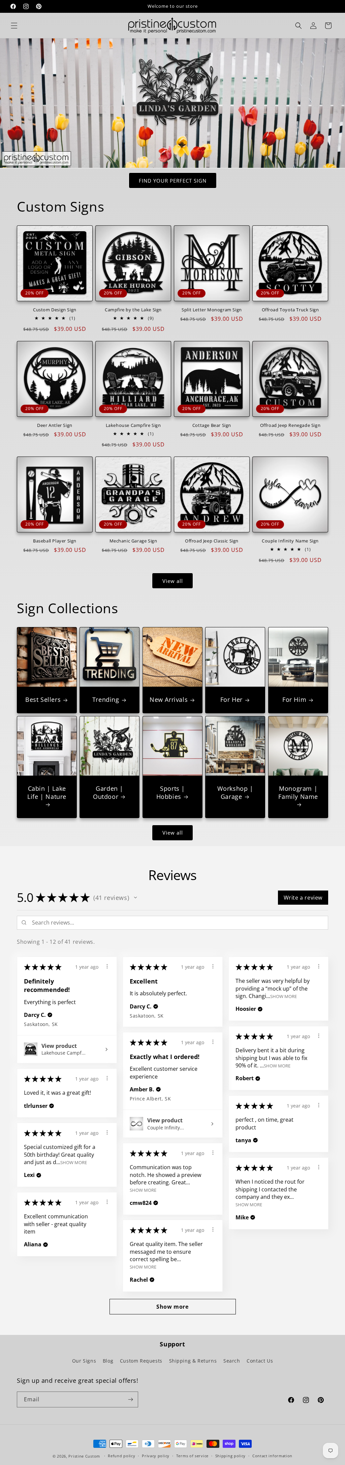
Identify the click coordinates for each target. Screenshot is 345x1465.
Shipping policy (230, 1455)
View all (172, 581)
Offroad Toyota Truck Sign (290, 310)
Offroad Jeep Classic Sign (212, 541)
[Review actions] (107, 966)
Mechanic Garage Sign (133, 541)
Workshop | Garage (235, 792)
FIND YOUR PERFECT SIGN (173, 180)
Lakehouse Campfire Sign (133, 425)
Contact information (272, 1455)
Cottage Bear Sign (211, 425)
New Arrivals (169, 700)
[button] (14, 25)
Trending (105, 700)
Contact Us (260, 1361)
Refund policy (121, 1455)
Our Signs (84, 1361)
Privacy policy (155, 1455)
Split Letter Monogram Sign (212, 310)
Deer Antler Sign (54, 425)
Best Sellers (43, 700)
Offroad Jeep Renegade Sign (290, 425)
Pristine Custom (84, 1456)
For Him (294, 700)
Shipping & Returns (193, 1361)
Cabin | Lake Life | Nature (46, 792)
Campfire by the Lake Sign (133, 310)
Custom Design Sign (54, 310)
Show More (283, 995)
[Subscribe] (130, 1399)
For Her (231, 700)
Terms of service (192, 1455)
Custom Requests (141, 1361)
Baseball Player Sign (54, 541)
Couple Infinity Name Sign (290, 541)
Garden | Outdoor (108, 792)
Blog (108, 1361)
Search (231, 1361)
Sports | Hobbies (170, 792)
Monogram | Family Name (298, 792)
